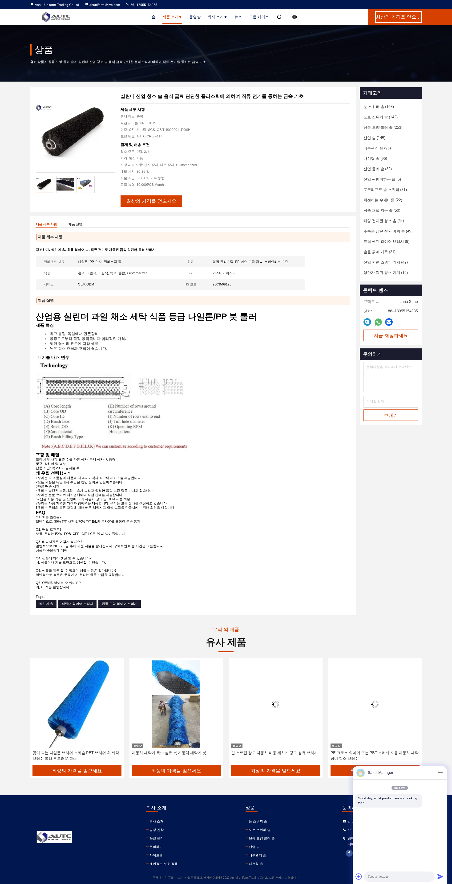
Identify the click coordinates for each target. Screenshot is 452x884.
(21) (379, 252)
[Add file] (358, 876)
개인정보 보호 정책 (163, 864)
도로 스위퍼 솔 (259, 830)
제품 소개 (170, 17)
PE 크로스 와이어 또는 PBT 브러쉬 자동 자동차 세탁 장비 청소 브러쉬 (375, 755)
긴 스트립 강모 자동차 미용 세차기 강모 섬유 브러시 (274, 753)
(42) (385, 262)
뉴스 (238, 17)
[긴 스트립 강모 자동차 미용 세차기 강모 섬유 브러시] (275, 704)
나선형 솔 (256, 864)
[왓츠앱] (378, 322)
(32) (377, 169)
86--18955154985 (143, 5)
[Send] (440, 876)
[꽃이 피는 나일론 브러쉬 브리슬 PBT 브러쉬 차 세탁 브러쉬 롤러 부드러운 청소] (76, 704)
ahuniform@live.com (104, 5)
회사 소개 (216, 17)
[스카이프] (367, 322)
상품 (40, 62)
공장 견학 (156, 830)
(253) (382, 127)
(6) (382, 179)
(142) (380, 117)
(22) (382, 200)
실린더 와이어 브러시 (77, 604)
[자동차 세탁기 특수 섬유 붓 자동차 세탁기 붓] (176, 704)
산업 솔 (254, 847)
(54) (383, 221)
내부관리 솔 (257, 855)
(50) (381, 210)
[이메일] (389, 322)
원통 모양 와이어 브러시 (119, 604)
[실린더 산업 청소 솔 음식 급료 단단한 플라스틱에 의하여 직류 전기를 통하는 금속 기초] (75, 133)
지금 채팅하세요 (391, 335)
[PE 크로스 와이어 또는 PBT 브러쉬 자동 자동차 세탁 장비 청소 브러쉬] (375, 704)
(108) (378, 107)
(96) (377, 148)
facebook (349, 853)
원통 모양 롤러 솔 (61, 62)
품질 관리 (156, 838)
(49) (387, 231)
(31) (385, 190)
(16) (385, 273)
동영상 (195, 17)
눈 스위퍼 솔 (258, 821)
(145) (374, 138)
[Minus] (440, 773)
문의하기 (156, 847)
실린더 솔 (46, 604)
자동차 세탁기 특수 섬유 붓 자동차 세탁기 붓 (169, 753)
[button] (38, 713)
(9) (386, 242)
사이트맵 (156, 855)
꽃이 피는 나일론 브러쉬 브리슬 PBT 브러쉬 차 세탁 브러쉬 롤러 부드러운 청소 (75, 755)
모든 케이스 (259, 17)
